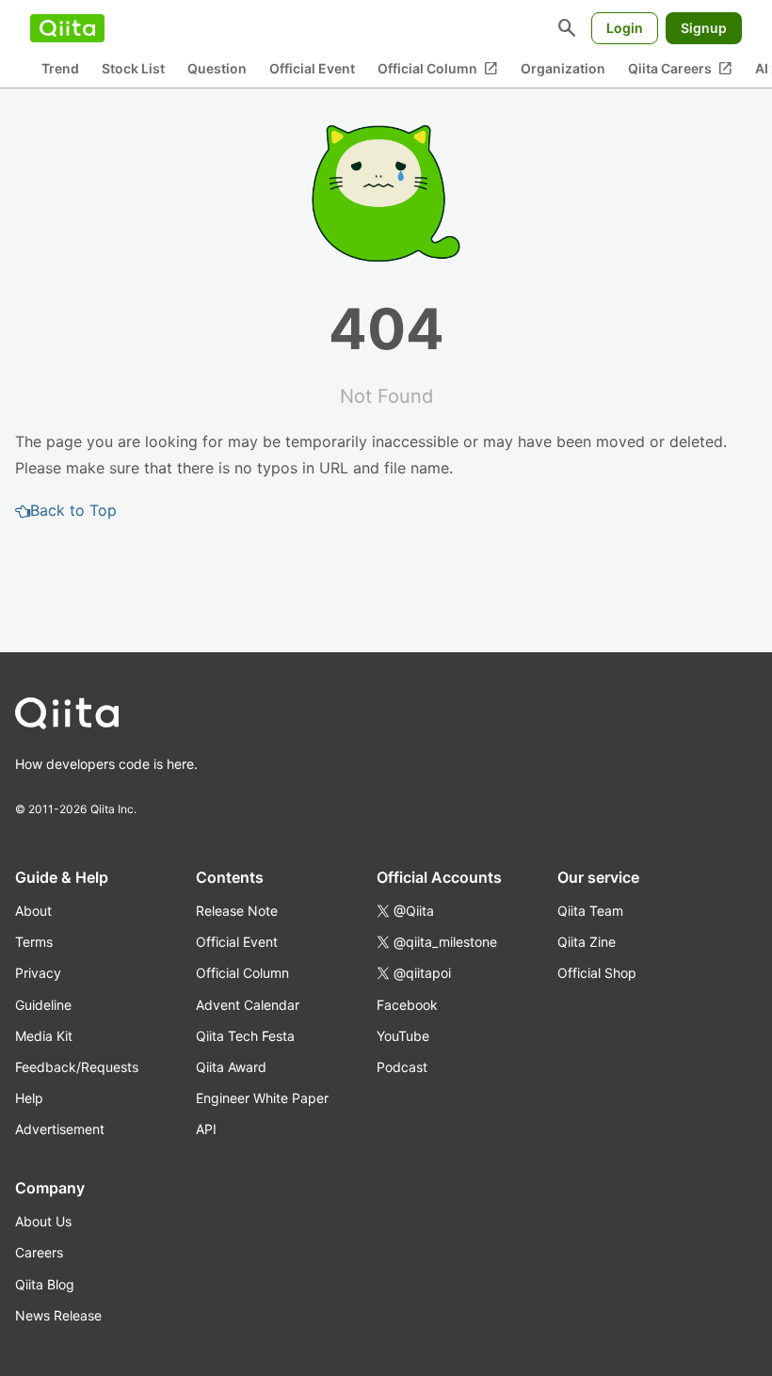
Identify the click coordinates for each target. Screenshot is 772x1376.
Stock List (133, 68)
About (33, 911)
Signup (704, 28)
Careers (39, 1252)
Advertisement (60, 1129)
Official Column (438, 68)
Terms (34, 942)
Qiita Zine (586, 942)
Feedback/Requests (76, 1067)
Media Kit (43, 1036)
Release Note (237, 911)
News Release (58, 1315)
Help (29, 1098)
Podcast (402, 1067)
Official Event (312, 68)
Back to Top (73, 510)
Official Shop (596, 973)
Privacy (38, 973)
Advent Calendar (247, 1005)
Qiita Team (590, 911)
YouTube (403, 1036)
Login (624, 28)
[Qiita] (67, 28)
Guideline (43, 1005)
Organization (563, 68)
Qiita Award (231, 1067)
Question (217, 68)
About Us (43, 1221)
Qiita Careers (680, 68)
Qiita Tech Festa (245, 1036)
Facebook (407, 1005)
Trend (60, 68)
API (206, 1129)
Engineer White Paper (262, 1098)
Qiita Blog (44, 1284)
